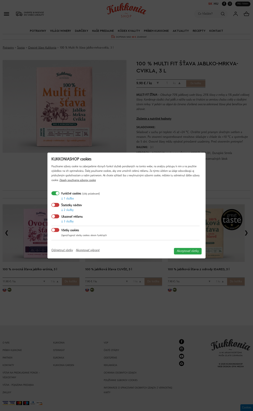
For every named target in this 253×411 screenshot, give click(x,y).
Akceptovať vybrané (88, 250)
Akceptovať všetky (188, 251)
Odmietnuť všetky (62, 250)
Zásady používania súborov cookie (77, 180)
